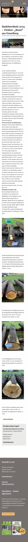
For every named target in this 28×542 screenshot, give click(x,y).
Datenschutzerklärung (8, 484)
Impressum (5, 482)
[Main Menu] (24, 3)
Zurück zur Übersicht (8, 419)
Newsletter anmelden (8, 514)
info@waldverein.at (8, 442)
